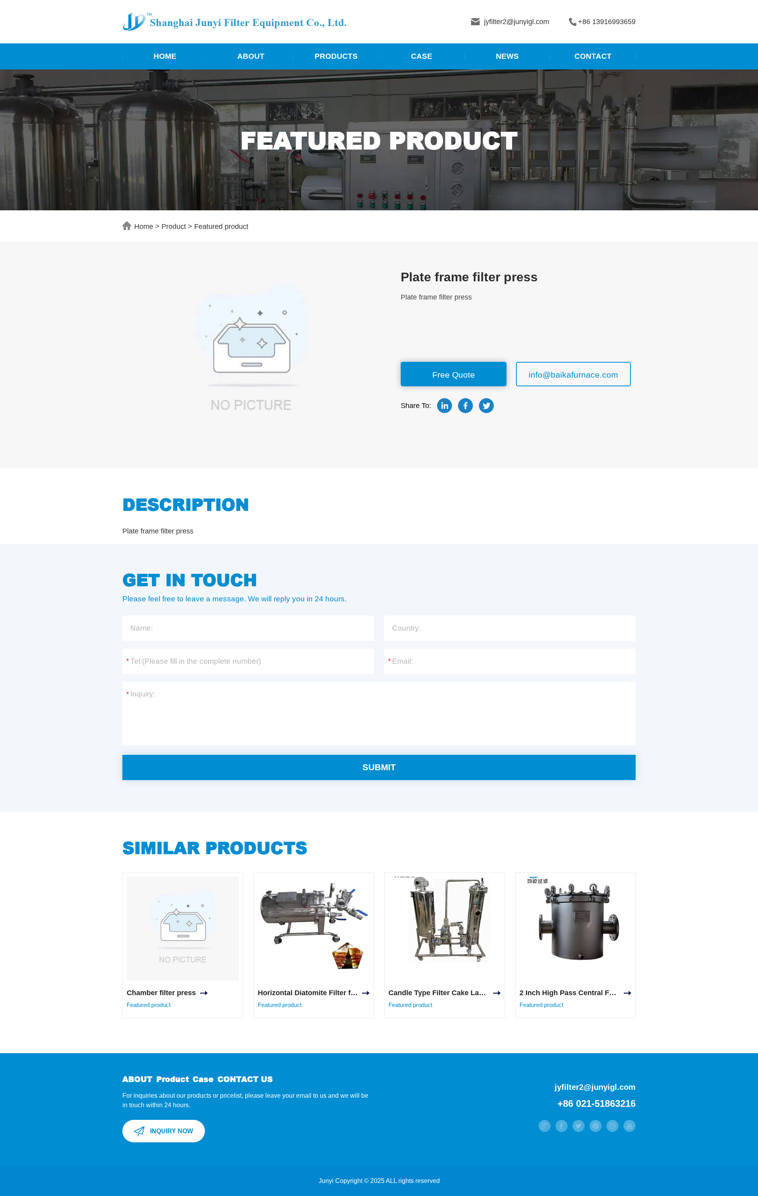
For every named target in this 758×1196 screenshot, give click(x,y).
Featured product (221, 226)
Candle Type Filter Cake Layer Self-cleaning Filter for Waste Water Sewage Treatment (444, 993)
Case (203, 1079)
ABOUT (251, 56)
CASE (421, 56)
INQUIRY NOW (171, 1131)
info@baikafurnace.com (573, 374)
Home (143, 226)
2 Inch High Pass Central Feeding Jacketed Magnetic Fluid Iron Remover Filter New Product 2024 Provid (576, 993)
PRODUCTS (336, 56)
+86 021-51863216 (596, 1103)
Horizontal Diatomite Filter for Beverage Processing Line (314, 993)
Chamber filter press (161, 993)
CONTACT (593, 56)
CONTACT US (245, 1079)
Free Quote (453, 374)
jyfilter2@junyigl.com (595, 1087)
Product (173, 226)
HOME (165, 56)
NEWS (507, 56)
